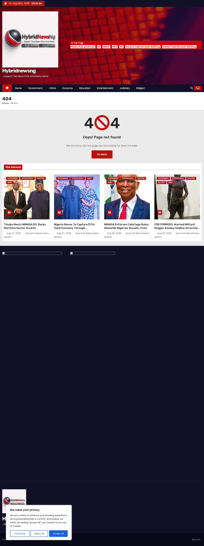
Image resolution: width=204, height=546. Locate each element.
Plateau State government (83, 46)
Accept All (58, 533)
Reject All (39, 533)
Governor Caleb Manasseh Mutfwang (143, 46)
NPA (121, 46)
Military (161, 182)
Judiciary (125, 88)
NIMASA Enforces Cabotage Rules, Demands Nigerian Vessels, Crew (126, 226)
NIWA (114, 46)
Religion (140, 88)
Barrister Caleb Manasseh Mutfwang (179, 46)
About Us (196, 539)
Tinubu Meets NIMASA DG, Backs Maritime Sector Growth (25, 226)
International (27, 178)
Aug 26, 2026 (114, 233)
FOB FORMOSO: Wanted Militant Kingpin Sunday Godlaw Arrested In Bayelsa (175, 228)
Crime (52, 88)
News (10, 182)
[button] (191, 88)
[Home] (7, 88)
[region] (39, 522)
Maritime (40, 178)
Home (18, 88)
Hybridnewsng (19, 71)
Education (85, 88)
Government (35, 88)
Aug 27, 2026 (14, 233)
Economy (67, 88)
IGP (99, 46)
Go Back (102, 154)
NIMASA (106, 46)
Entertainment (105, 88)
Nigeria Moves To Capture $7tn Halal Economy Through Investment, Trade (74, 228)
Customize (19, 533)
